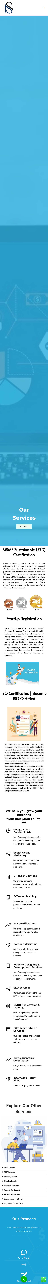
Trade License (9, 1168)
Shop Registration (10, 1181)
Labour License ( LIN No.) (13, 1199)
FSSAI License (9, 1172)
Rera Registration (10, 1177)
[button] (24, 1167)
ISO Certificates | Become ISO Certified (24, 695)
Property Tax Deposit (12, 1190)
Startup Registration (11, 1185)
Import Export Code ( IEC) (13, 1203)
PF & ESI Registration (12, 1194)
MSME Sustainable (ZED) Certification (24, 552)
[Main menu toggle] (43, 7)
